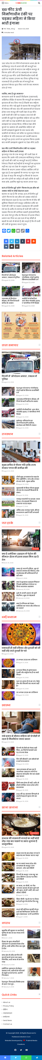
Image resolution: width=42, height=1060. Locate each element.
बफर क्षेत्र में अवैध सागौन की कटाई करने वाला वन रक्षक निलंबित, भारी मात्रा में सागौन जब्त (13, 958)
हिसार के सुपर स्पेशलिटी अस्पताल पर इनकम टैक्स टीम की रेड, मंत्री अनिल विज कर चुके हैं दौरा (13, 945)
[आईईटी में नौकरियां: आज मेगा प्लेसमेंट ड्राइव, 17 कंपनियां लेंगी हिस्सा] (31, 291)
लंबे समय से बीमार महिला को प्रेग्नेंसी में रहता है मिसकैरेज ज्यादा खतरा (21, 738)
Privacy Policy (8, 1006)
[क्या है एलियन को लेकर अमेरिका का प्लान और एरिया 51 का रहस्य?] (8, 606)
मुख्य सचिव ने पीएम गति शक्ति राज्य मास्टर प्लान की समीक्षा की (19, 466)
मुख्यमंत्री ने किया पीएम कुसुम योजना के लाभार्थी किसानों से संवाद (27, 490)
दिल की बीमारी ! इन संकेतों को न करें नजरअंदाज (27, 760)
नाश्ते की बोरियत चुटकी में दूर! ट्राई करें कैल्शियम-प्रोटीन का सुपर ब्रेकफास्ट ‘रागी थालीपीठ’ (27, 911)
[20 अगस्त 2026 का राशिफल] (8, 695)
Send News (7, 1020)
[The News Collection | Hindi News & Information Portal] (21, 3)
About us (6, 1002)
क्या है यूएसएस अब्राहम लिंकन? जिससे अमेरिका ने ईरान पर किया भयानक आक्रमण (28, 584)
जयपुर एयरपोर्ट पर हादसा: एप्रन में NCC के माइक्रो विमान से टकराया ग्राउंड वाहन (28, 501)
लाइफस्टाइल (7, 1013)
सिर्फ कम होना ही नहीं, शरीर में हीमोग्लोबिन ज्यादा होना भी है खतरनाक (27, 785)
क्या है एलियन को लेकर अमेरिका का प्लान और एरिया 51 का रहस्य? (28, 605)
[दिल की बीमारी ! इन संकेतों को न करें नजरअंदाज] (8, 762)
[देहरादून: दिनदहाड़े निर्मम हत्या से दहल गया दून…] (33, 985)
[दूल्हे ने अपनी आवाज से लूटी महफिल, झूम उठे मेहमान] (8, 596)
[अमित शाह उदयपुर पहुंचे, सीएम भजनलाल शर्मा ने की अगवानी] (8, 513)
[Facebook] (6, 241)
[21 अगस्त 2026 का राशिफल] (8, 663)
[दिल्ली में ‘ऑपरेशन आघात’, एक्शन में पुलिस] (11, 267)
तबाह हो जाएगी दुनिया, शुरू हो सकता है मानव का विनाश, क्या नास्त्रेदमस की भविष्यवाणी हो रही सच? (27, 572)
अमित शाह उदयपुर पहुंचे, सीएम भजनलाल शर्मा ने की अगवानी (27, 511)
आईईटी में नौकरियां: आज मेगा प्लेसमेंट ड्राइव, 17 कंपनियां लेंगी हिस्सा (31, 300)
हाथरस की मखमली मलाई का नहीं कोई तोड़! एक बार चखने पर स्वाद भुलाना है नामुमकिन (20, 841)
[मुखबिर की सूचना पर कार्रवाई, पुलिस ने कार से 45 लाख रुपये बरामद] (33, 933)
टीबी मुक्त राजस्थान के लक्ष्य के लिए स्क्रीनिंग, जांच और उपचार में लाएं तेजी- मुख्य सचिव (27, 479)
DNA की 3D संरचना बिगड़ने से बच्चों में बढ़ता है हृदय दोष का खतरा (27, 796)
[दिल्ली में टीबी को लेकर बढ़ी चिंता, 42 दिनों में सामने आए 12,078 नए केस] (8, 751)
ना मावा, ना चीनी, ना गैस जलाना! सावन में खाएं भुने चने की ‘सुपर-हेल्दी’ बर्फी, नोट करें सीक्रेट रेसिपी (27, 889)
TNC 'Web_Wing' (9, 29)
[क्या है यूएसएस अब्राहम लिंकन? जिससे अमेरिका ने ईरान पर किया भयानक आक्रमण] (8, 585)
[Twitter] (11, 241)
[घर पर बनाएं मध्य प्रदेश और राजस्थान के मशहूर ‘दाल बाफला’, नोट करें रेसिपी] (8, 866)
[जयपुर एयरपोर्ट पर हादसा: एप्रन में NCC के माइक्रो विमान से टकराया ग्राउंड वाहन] (8, 502)
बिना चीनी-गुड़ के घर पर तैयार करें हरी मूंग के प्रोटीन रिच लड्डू (27, 900)
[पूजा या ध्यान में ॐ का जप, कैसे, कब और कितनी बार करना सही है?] (8, 684)
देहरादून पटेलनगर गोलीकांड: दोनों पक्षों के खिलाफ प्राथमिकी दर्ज (30, 277)
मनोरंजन (6, 1017)
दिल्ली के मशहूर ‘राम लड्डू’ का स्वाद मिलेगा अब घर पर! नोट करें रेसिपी (27, 876)
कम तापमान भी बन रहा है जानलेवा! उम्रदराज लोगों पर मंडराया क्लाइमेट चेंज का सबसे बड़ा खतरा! (27, 772)
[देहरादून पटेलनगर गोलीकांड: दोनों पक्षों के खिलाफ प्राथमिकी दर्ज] (31, 267)
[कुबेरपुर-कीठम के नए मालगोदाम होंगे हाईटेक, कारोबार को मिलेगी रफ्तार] (8, 424)
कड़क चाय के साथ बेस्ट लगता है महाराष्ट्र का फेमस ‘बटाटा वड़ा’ (28, 854)
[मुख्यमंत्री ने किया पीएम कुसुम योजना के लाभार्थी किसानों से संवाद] (8, 491)
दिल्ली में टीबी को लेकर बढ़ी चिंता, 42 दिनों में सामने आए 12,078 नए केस (26, 750)
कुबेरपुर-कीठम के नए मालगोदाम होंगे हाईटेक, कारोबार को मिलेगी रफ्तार (26, 422)
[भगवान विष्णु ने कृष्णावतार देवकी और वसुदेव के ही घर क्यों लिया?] (8, 673)
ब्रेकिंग (5, 1009)
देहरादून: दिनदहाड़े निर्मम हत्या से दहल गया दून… (13, 983)
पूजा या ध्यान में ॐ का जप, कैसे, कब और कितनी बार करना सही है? (28, 683)
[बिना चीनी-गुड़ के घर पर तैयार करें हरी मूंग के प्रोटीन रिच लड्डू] (8, 902)
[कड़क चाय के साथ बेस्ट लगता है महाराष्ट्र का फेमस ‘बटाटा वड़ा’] (8, 856)
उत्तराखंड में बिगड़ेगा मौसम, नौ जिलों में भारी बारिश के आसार (10, 300)
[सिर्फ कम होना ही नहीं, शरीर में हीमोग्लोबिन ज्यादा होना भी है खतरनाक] (8, 786)
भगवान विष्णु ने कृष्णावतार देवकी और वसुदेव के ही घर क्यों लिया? (27, 672)
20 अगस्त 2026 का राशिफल (27, 692)
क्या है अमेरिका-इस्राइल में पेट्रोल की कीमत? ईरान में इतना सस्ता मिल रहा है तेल (20, 556)
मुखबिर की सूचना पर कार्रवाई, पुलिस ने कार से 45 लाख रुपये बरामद (13, 932)
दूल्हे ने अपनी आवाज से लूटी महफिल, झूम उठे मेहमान (26, 594)
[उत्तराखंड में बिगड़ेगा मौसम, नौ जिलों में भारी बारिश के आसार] (11, 291)
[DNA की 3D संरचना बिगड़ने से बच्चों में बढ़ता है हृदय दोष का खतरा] (8, 797)
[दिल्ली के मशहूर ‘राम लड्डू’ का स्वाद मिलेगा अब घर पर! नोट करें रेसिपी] (8, 877)
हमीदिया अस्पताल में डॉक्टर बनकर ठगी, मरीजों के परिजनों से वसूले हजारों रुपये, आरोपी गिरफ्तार (13, 972)
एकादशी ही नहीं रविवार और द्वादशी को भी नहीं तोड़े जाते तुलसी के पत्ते (21, 649)
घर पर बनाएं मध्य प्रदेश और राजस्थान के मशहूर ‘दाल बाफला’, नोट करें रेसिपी (26, 865)
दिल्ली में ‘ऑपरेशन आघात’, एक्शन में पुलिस (11, 276)
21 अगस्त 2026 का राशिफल (26, 660)
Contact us (7, 1024)
